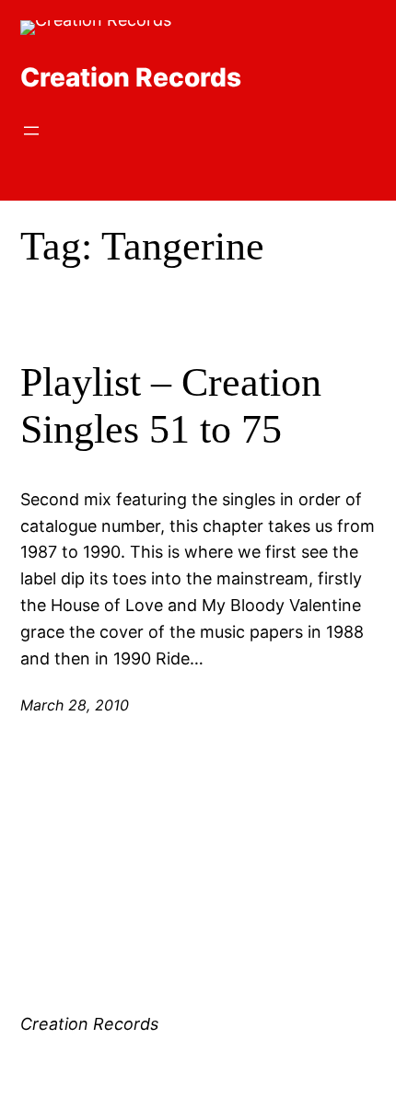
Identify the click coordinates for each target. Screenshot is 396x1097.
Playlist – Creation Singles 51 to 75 (170, 406)
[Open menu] (31, 131)
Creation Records (130, 77)
